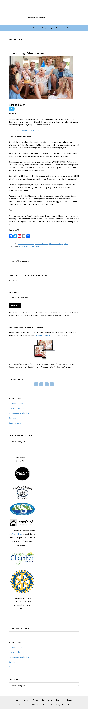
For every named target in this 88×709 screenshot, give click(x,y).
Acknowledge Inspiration (19, 413)
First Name (13, 280)
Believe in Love (15, 423)
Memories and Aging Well (58, 244)
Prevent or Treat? (16, 403)
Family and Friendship (26, 244)
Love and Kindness (41, 244)
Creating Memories (27, 53)
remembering (23, 246)
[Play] (18, 110)
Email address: (14, 292)
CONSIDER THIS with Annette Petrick (44, 6)
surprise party (34, 246)
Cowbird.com (17, 534)
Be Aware (12, 418)
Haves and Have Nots (17, 408)
